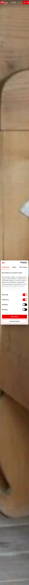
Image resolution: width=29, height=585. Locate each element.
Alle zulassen (14, 316)
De (12, 2)
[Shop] (24, 2)
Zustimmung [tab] (5, 267)
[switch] (25, 299)
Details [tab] (14, 267)
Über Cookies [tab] (23, 267)
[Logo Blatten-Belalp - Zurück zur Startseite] (5, 2)
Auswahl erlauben (14, 321)
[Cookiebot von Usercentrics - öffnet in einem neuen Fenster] (20, 263)
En (15, 2)
